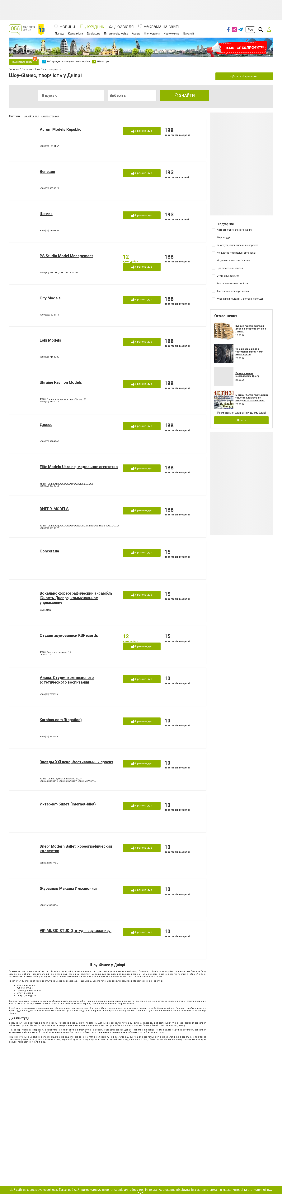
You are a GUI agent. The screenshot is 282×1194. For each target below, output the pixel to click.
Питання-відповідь (116, 33)
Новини (67, 26)
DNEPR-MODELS (54, 509)
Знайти (186, 95)
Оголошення (152, 33)
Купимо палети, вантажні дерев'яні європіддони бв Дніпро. (250, 329)
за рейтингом (32, 116)
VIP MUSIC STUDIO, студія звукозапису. (75, 930)
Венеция (47, 171)
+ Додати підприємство (244, 76)
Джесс (46, 424)
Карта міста (75, 33)
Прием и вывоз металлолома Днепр (247, 374)
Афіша (136, 33)
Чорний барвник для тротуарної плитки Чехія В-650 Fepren (249, 352)
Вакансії (188, 33)
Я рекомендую (143, 130)
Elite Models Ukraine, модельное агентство (79, 466)
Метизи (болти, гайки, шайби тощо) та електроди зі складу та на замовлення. (251, 398)
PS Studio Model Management (66, 256)
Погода (59, 33)
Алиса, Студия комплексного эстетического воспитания (67, 680)
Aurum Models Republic (60, 129)
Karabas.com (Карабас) (61, 719)
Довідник (94, 26)
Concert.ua (49, 551)
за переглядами (50, 116)
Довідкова (93, 33)
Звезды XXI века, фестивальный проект (76, 762)
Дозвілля (124, 26)
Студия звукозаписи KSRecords (69, 635)
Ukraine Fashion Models (61, 382)
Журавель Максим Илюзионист (69, 888)
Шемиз (46, 213)
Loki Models (50, 340)
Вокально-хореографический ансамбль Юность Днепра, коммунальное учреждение (76, 598)
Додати (241, 420)
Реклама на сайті (161, 26)
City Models (50, 298)
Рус (250, 29)
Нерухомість (172, 33)
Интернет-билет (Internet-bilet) (68, 804)
